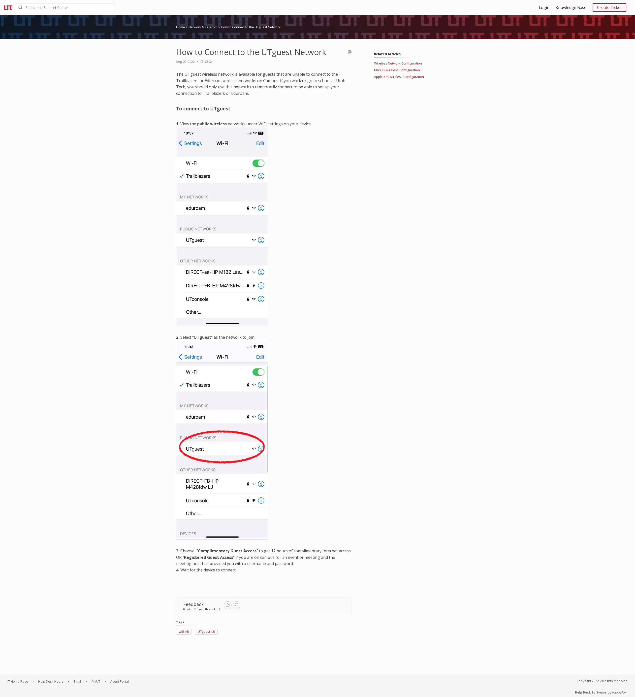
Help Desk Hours (51, 681)
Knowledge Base (571, 7)
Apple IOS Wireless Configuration (399, 76)
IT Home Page (17, 681)
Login (544, 7)
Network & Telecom (203, 27)
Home (180, 27)
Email (78, 681)
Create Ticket (609, 7)
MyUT (96, 681)
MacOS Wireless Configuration (397, 70)
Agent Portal (119, 681)
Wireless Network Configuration (398, 63)
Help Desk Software (590, 692)
